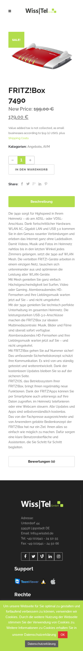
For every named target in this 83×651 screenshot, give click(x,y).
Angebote (34, 146)
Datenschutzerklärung (42, 643)
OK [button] (63, 634)
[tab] (41, 201)
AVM (46, 146)
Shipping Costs (18, 138)
